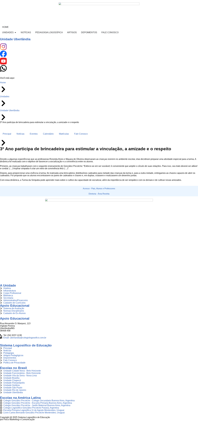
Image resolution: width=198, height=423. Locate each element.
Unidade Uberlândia (15, 39)
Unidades (4, 96)
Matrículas (64, 134)
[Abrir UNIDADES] (15, 32)
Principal (7, 134)
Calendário (48, 134)
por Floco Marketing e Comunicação (17, 419)
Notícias (20, 134)
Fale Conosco (81, 134)
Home (3, 82)
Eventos (34, 134)
